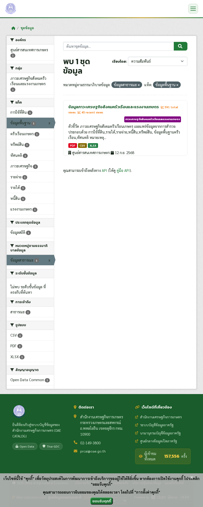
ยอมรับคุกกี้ (101, 501)
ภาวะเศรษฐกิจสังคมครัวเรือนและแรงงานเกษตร (152, 119)
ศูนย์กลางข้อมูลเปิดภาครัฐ (158, 441)
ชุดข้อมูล (27, 28)
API (104, 170)
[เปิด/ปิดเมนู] (193, 9)
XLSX (93, 145)
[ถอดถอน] (139, 85)
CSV (82, 145)
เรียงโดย (119, 61)
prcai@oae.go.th (93, 451)
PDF (72, 145)
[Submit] (180, 46)
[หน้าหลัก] (13, 28)
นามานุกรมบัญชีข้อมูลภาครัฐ (160, 433)
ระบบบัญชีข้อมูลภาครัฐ (157, 425)
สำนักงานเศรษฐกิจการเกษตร (161, 417)
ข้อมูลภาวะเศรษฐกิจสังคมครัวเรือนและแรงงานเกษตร (114, 107)
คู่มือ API (123, 170)
